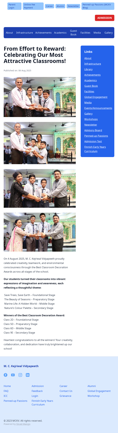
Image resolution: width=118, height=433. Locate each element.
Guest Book (73, 32)
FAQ (6, 391)
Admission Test (93, 141)
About (87, 58)
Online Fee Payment (29, 6)
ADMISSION (104, 18)
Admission (38, 386)
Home (7, 386)
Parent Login (12, 6)
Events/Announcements (97, 108)
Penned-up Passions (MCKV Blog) (97, 6)
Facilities (89, 91)
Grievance (65, 396)
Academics (90, 80)
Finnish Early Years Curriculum (95, 149)
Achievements (43, 32)
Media (88, 102)
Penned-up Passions (96, 136)
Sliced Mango (23, 424)
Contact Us (66, 391)
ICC (6, 396)
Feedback (37, 391)
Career (49, 6)
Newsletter (73, 6)
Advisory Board (93, 130)
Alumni (60, 6)
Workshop (94, 396)
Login (35, 396)
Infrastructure (92, 63)
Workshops (91, 119)
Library (88, 69)
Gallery (108, 32)
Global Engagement (95, 97)
